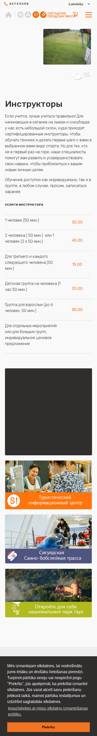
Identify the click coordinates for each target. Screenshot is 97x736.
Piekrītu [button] (48, 727)
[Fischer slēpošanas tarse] (28, 14)
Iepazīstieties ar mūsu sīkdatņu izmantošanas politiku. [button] (48, 711)
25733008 (19, 3)
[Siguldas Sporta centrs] (20, 14)
